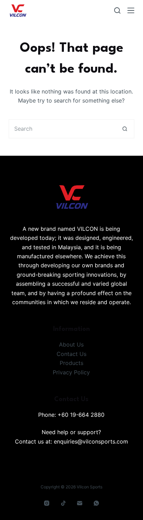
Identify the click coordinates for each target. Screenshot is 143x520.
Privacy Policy (71, 372)
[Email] (79, 503)
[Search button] (124, 128)
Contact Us (71, 353)
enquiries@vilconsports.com (91, 441)
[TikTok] (63, 503)
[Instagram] (46, 503)
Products (71, 362)
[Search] (117, 10)
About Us (71, 344)
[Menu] (130, 10)
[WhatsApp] (96, 503)
